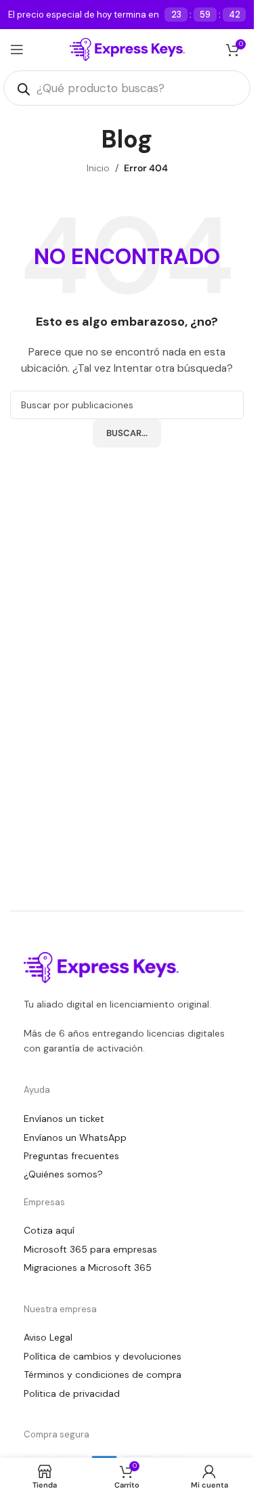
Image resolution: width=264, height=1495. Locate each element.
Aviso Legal (48, 1337)
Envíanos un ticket (64, 1118)
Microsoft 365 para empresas (90, 1249)
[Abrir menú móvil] (16, 49)
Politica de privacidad (72, 1393)
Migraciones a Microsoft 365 (88, 1267)
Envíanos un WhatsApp (75, 1137)
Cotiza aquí (49, 1230)
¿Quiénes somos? (63, 1174)
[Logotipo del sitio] (127, 49)
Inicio (98, 168)
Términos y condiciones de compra (102, 1374)
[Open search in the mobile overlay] (126, 88)
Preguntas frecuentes (71, 1156)
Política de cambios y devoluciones (102, 1356)
